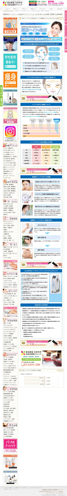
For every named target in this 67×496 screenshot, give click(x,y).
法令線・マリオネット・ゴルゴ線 (10, 276)
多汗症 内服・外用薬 (8, 197)
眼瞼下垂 (5, 214)
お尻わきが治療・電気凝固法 (9, 190)
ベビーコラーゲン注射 (8, 363)
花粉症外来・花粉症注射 (9, 410)
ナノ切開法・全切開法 (8, 206)
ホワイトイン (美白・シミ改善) (10, 380)
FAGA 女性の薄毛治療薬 (9, 427)
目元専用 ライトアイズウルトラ (10, 384)
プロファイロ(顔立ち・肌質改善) (10, 284)
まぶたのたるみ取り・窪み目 (9, 212)
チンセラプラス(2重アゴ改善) (10, 162)
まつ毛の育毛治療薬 (8, 436)
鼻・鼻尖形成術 (7, 249)
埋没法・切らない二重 (8, 203)
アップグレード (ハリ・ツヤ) (9, 382)
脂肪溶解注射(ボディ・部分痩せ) (10, 156)
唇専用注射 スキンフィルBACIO (10, 286)
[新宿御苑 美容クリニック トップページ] (12, 3)
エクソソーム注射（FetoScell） (10, 365)
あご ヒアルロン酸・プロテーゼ (10, 253)
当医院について (34, 9)
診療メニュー (16, 9)
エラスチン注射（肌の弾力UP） (10, 367)
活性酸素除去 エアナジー (9, 421)
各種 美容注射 (6, 404)
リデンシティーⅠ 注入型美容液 (10, 378)
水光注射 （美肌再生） (8, 359)
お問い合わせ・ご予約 (7, 489)
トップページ (7, 9)
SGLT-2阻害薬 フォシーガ (9, 154)
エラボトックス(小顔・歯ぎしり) (10, 295)
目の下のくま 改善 (7, 350)
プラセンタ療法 (7, 402)
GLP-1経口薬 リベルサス (9, 152)
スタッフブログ (42, 9)
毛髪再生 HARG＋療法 (8, 432)
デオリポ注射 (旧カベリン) (9, 160)
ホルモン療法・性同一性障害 (9, 408)
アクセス (51, 9)
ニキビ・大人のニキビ (8, 325)
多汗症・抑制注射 (7, 195)
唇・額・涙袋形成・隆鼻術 (9, 278)
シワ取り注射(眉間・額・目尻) (10, 293)
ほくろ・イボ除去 (7, 236)
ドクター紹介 (24, 487)
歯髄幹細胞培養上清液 (8, 393)
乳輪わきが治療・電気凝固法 (9, 186)
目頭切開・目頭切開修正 (9, 208)
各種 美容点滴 (6, 406)
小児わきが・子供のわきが (9, 192)
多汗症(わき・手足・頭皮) (9, 304)
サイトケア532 (6, 374)
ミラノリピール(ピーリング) (9, 331)
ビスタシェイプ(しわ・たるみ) (10, 282)
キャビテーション (7, 177)
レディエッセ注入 (7, 257)
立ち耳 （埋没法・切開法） (9, 225)
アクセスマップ (38, 487)
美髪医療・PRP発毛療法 (9, 434)
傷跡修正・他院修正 (8, 238)
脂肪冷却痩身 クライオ (8, 171)
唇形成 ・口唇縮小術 (8, 227)
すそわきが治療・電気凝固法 (9, 188)
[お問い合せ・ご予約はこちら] (41, 101)
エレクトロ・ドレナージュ (9, 175)
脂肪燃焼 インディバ (8, 173)
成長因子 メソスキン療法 (9, 344)
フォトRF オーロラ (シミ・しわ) (10, 327)
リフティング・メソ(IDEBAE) (10, 376)
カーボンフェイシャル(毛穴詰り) (10, 346)
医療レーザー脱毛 (7, 323)
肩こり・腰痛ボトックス (9, 300)
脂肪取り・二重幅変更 (8, 210)
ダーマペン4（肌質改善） (9, 333)
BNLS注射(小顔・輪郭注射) (9, 158)
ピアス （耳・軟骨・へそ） (9, 240)
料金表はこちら (1, 89)
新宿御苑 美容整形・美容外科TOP (8, 10)
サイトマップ (14, 489)
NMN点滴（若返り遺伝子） (9, 395)
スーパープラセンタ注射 (9, 400)
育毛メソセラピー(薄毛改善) (9, 430)
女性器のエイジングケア (9, 231)
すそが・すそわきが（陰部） (9, 302)
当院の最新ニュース (1, 100)
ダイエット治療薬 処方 (8, 148)
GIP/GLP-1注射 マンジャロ (9, 150)
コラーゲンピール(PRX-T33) (9, 329)
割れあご (5, 255)
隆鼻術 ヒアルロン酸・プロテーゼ (11, 247)
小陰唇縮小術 (6, 233)
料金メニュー (24, 9)
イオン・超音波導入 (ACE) (9, 348)
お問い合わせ (59, 9)
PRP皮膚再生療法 (7, 342)
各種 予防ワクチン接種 (8, 412)
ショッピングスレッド (8, 223)
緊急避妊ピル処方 (7, 414)
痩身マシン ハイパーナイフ (9, 167)
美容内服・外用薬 (7, 416)
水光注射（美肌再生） (8, 335)
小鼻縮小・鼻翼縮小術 (8, 251)
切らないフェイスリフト (9, 221)
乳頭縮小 (5, 229)
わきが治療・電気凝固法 (9, 184)
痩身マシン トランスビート (9, 169)
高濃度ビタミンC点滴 (8, 397)
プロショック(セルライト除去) (10, 165)
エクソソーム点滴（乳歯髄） (9, 391)
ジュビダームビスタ (8, 280)
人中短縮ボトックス (8, 297)
